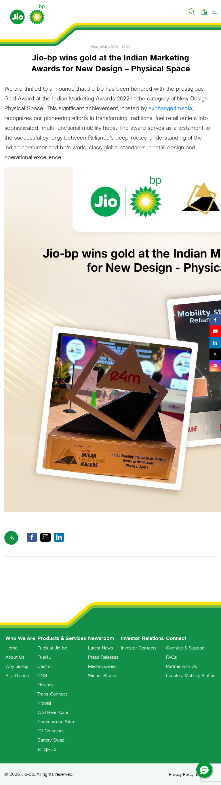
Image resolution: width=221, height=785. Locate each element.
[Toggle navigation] (214, 12)
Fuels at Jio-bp (52, 647)
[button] (204, 770)
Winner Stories (102, 675)
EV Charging (50, 730)
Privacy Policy (181, 774)
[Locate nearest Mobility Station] (203, 11)
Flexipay (45, 684)
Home (11, 647)
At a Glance (17, 675)
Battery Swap (50, 739)
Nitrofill (44, 703)
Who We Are (20, 638)
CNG (42, 675)
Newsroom (101, 638)
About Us (14, 657)
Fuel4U (44, 657)
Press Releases (103, 657)
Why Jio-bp (16, 666)
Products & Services (61, 638)
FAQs (171, 657)
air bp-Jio (46, 749)
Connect (176, 638)
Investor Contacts (139, 647)
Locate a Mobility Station (191, 675)
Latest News (100, 647)
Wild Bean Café (52, 712)
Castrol (44, 666)
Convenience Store (56, 721)
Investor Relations (142, 638)
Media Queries (102, 666)
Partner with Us (181, 666)
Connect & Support (185, 647)
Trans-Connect (52, 693)
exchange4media (170, 108)
